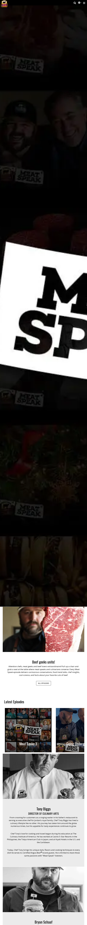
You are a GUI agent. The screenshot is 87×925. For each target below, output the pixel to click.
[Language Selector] (79, 2)
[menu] (84, 2)
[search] (75, 2)
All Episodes (43, 683)
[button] (79, 2)
